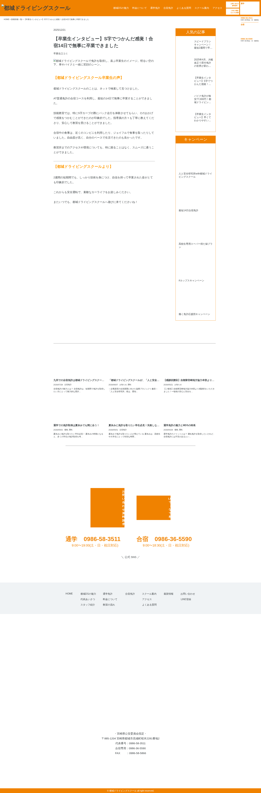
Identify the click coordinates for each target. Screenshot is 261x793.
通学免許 (155, 8)
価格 (66, 430)
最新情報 (168, 594)
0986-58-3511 (137, 743)
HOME (69, 593)
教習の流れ (109, 604)
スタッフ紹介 (88, 604)
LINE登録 (186, 599)
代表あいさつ (88, 599)
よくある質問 (184, 8)
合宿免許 (168, 8)
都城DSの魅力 (121, 8)
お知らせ (123, 385)
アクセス (217, 8)
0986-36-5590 (137, 748)
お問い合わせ (187, 594)
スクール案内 (202, 8)
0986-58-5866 (137, 753)
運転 (129, 385)
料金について (139, 8)
